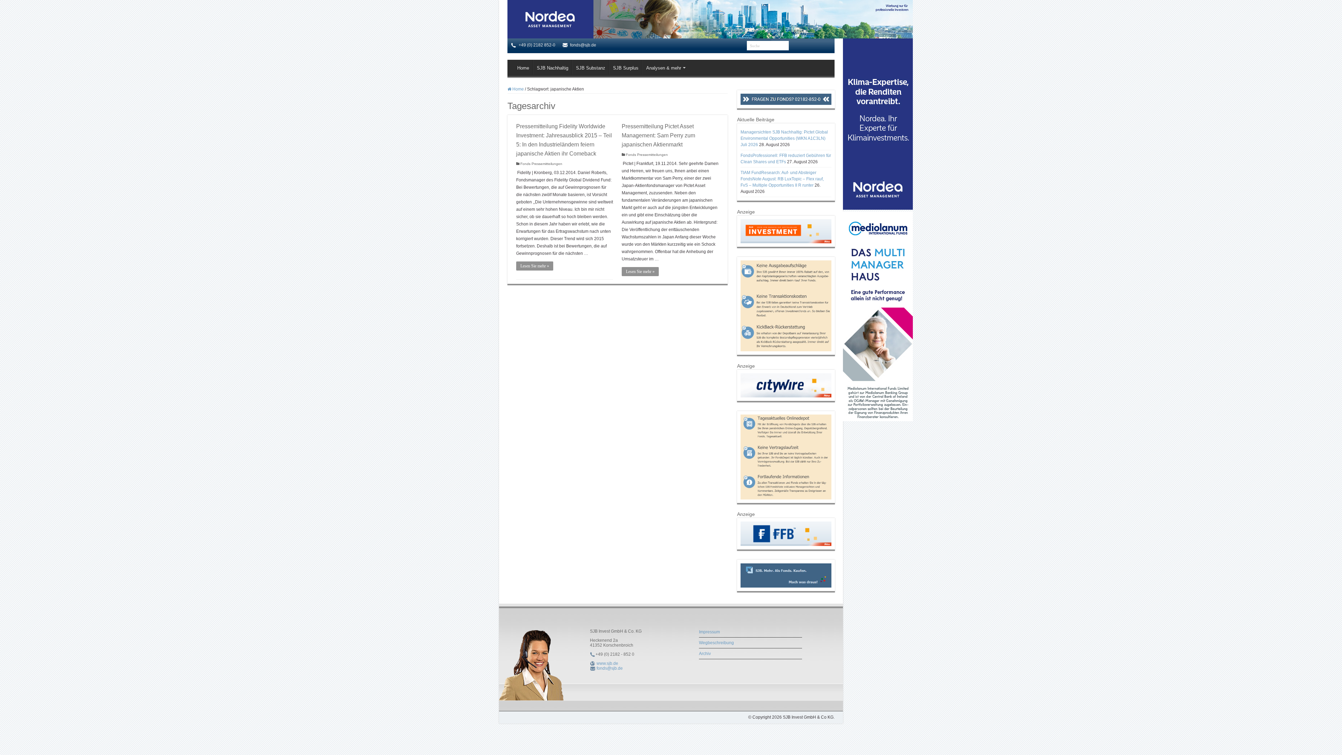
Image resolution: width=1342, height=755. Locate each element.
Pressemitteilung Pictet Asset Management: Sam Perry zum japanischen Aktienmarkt (658, 135)
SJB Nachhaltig (552, 68)
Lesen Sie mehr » (534, 266)
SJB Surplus (625, 68)
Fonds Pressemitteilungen (541, 164)
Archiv (705, 653)
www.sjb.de (607, 663)
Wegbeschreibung (716, 642)
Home (523, 68)
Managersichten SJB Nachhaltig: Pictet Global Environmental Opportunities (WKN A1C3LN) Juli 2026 (784, 138)
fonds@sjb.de (610, 668)
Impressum (709, 632)
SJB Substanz (590, 68)
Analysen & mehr (663, 68)
